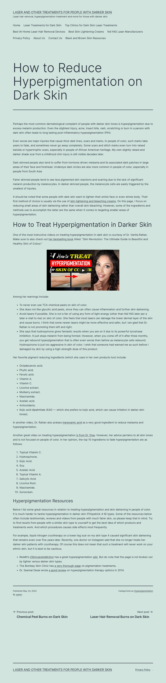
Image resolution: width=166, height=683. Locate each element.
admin (19, 594)
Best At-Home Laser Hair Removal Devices (39, 31)
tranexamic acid (72, 422)
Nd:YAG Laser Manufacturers (125, 31)
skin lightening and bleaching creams (93, 201)
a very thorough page (67, 565)
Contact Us (55, 38)
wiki (95, 557)
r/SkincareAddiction (42, 557)
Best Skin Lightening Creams (86, 31)
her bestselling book (61, 239)
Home (16, 25)
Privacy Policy (21, 38)
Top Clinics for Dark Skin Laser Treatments (91, 25)
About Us (39, 38)
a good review (57, 570)
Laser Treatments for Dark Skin (42, 25)
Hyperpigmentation (143, 591)
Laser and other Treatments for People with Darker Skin (62, 12)
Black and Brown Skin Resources (85, 38)
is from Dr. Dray (85, 435)
